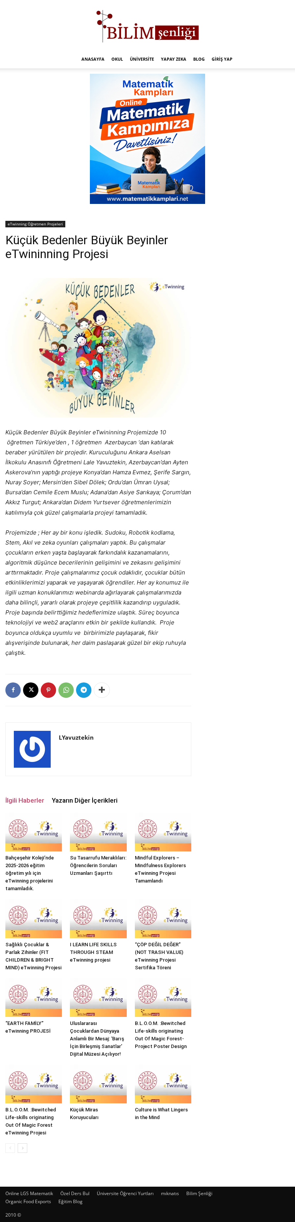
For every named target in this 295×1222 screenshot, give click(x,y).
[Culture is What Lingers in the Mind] (163, 1084)
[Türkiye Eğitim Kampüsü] (147, 25)
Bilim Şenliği (199, 1193)
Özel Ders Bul (74, 1193)
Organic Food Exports (28, 1201)
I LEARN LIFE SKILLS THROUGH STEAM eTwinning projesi (93, 952)
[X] (30, 690)
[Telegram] (83, 690)
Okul (117, 59)
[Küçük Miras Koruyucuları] (98, 1084)
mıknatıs (170, 1193)
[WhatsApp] (66, 690)
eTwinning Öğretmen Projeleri (35, 224)
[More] (102, 690)
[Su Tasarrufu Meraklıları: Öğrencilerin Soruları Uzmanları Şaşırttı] (98, 832)
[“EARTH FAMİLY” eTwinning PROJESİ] (33, 997)
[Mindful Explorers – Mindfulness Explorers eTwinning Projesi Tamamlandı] (163, 832)
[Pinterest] (48, 690)
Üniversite (142, 59)
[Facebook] (13, 690)
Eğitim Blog (70, 1201)
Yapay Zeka (173, 59)
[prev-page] (10, 1148)
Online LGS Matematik (29, 1193)
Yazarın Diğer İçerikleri (85, 800)
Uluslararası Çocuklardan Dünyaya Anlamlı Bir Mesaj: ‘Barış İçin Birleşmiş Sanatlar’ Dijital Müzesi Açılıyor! (97, 1038)
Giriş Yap (222, 59)
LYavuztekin (76, 737)
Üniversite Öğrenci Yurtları (125, 1193)
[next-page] (22, 1148)
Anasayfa (92, 59)
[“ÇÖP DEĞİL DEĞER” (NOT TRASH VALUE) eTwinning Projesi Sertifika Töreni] (163, 918)
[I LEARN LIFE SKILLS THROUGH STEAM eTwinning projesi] (98, 918)
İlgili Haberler (24, 800)
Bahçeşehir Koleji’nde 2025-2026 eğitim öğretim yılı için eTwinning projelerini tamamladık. (29, 873)
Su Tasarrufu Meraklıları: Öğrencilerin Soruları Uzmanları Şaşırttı (98, 865)
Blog (199, 59)
